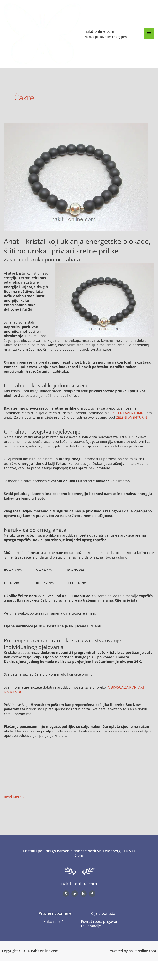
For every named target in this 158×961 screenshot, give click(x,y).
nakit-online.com (99, 31)
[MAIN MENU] (149, 33)
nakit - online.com (79, 883)
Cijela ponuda (103, 913)
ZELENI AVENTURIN (128, 413)
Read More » (14, 797)
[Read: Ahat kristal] (76, 176)
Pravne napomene (55, 913)
